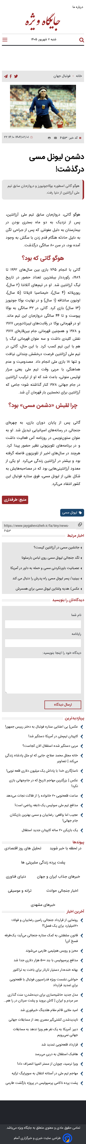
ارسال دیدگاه (63, 705)
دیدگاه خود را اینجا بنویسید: (61, 653)
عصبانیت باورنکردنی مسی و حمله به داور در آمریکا (44, 568)
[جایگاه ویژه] (43, 30)
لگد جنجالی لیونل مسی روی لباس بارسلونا (50, 558)
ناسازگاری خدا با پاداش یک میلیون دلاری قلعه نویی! (42, 771)
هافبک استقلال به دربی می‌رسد (56, 1054)
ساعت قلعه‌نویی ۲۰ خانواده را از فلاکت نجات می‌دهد (42, 796)
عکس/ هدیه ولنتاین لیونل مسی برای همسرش (47, 589)
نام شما (76, 615)
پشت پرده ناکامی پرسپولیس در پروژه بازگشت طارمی (41, 1083)
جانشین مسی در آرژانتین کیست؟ (56, 548)
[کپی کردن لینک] (80, 525)
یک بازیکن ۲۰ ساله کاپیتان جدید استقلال (50, 830)
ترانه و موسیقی (20, 891)
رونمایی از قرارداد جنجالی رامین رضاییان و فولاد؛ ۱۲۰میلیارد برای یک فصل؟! (44, 923)
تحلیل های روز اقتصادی (23, 848)
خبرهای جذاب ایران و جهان (58, 877)
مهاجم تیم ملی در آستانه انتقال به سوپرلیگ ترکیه (45, 1073)
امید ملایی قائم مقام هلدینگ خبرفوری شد (49, 1010)
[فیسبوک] (11, 76)
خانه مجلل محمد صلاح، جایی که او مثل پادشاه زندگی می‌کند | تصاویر (41, 758)
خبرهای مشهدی (43, 905)
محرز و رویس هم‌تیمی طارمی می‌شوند (52, 951)
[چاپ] (48, 138)
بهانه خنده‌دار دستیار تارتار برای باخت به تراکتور (45, 970)
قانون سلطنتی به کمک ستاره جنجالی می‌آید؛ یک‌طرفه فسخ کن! (41, 938)
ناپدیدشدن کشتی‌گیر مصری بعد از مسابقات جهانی (43, 1020)
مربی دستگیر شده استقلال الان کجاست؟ (50, 746)
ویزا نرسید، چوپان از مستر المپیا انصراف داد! (47, 1064)
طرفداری (10, 500)
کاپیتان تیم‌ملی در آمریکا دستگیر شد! (53, 736)
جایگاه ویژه (24, 1128)
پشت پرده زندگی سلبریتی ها (43, 862)
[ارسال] (54, 138)
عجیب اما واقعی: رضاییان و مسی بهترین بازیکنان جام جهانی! (44, 818)
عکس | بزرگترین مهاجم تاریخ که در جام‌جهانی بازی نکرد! (43, 783)
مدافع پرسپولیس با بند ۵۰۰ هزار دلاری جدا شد (46, 960)
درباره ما (78, 7)
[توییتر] (16, 76)
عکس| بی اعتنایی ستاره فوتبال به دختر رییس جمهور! (41, 727)
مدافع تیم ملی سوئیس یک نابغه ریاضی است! (46, 805)
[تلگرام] (6, 76)
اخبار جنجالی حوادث (62, 891)
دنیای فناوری (16, 877)
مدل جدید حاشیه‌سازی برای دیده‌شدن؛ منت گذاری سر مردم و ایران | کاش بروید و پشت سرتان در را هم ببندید (42, 998)
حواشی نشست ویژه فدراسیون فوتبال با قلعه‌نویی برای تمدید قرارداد (44, 982)
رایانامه (76, 634)
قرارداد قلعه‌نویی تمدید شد (59, 1045)
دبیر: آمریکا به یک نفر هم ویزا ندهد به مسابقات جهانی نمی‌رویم (45, 1032)
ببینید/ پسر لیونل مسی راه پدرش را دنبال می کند (45, 578)
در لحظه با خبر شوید (65, 848)
